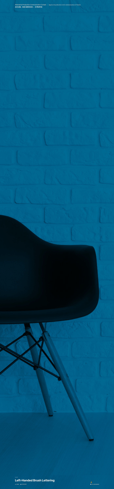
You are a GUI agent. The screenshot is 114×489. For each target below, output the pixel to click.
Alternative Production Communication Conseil (30, 5)
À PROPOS (38, 7)
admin (17, 484)
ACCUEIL (18, 7)
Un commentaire (95, 484)
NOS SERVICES (27, 7)
